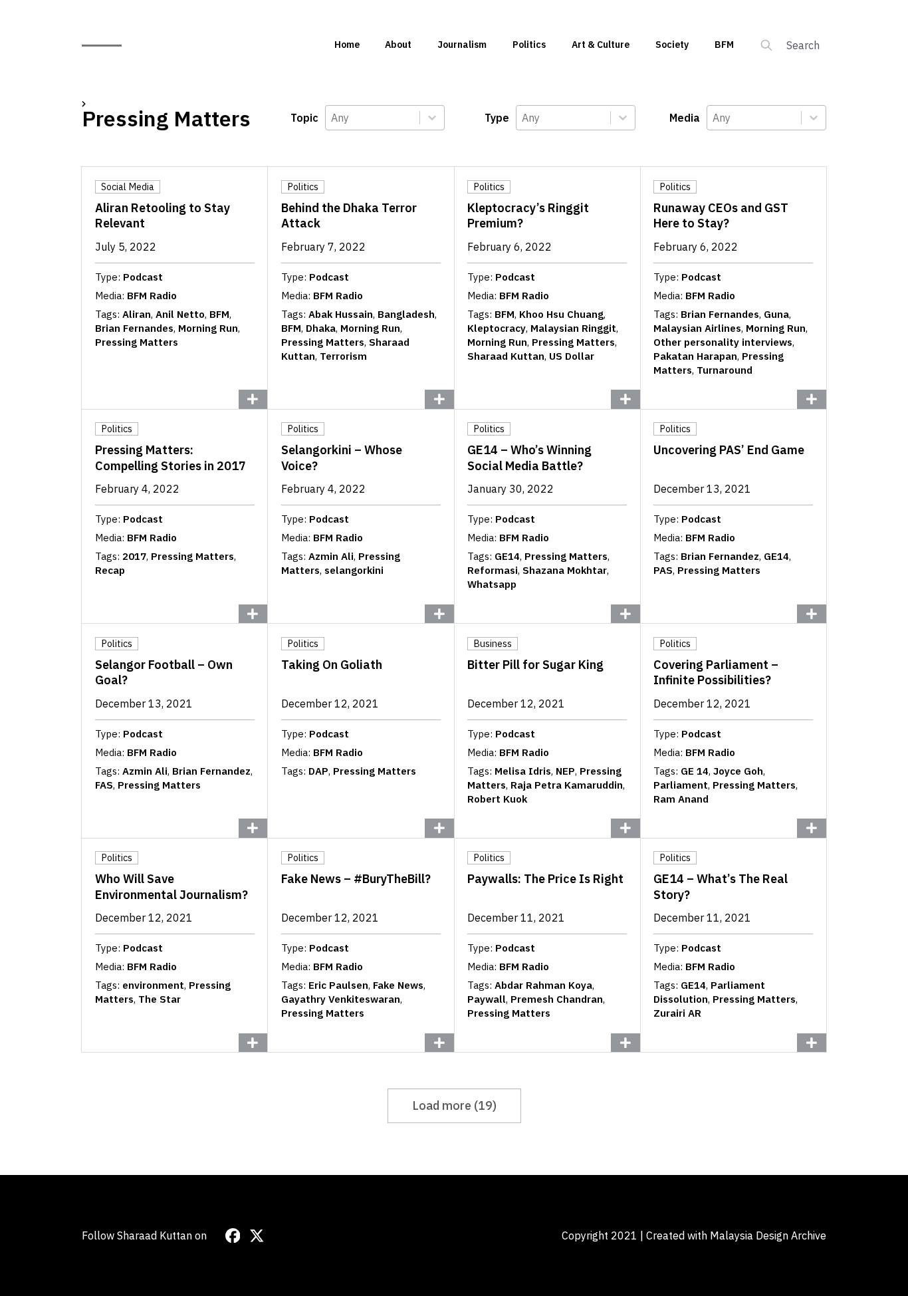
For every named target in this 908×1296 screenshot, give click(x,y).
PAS (663, 570)
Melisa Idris (523, 771)
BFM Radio (152, 295)
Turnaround (724, 370)
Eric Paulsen (338, 985)
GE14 (507, 556)
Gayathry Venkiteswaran (340, 999)
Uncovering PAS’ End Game (728, 449)
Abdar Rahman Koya (543, 985)
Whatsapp (491, 584)
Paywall (486, 999)
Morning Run (208, 328)
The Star (159, 999)
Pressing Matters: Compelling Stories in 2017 (170, 457)
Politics (529, 45)
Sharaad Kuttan (505, 356)
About (398, 45)
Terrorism (343, 356)
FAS (104, 785)
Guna (776, 314)
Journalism (462, 45)
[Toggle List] (432, 118)
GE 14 (695, 771)
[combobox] (372, 118)
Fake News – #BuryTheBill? (356, 878)
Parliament (680, 785)
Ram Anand (681, 799)
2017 (134, 556)
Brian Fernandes (134, 328)
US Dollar (571, 356)
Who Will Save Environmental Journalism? (171, 886)
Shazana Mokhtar (564, 570)
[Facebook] (233, 1235)
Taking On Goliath (331, 664)
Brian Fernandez (720, 556)
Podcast (143, 277)
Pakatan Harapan (695, 356)
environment (153, 985)
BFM (724, 45)
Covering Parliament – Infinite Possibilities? (715, 672)
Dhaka (321, 328)
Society (672, 45)
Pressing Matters (136, 342)
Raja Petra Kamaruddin (567, 785)
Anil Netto (180, 314)
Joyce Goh (738, 771)
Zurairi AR (677, 1013)
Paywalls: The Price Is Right (545, 878)
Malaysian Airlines (697, 328)
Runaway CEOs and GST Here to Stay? (720, 215)
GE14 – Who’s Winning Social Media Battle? (529, 457)
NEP (565, 771)
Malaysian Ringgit (573, 328)
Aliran (136, 314)
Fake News (398, 985)
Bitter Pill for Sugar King (535, 664)
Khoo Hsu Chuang (561, 314)
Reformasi (492, 570)
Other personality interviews (722, 342)
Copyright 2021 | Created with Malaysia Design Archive (694, 1235)
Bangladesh (406, 314)
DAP (318, 771)
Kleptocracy (496, 328)
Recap (110, 570)
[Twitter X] (257, 1235)
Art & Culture (600, 45)
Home (347, 45)
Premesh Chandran (557, 999)
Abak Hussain (340, 314)
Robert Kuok (497, 799)
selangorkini (354, 570)
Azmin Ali (331, 556)
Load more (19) (454, 1105)
